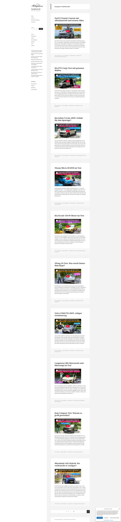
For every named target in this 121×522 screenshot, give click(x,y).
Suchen (32, 27)
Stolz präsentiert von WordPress (69, 519)
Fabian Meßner (65, 105)
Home (32, 16)
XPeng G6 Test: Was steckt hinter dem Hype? (70, 264)
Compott (32, 85)
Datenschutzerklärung (107, 520)
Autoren (32, 18)
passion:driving (34, 89)
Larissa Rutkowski (66, 55)
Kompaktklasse (80, 250)
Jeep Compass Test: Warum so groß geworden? (68, 414)
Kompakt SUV (80, 155)
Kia (77, 155)
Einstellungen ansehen (114, 517)
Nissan (83, 203)
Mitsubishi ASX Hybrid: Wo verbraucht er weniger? (67, 464)
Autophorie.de (35, 9)
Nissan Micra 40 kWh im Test (36, 59)
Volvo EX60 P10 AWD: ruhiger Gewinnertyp (68, 314)
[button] (119, 508)
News (32, 43)
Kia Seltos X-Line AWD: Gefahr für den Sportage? (69, 119)
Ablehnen (106, 517)
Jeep (75, 451)
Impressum (111, 520)
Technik (32, 45)
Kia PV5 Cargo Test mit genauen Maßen (69, 69)
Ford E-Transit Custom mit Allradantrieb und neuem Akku (69, 19)
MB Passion (33, 87)
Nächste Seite (88, 511)
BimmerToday (33, 83)
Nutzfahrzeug (57, 56)
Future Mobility (34, 39)
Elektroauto (79, 55)
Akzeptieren (99, 517)
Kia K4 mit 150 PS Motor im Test (37, 61)
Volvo (60, 351)
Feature (32, 38)
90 (74, 511)
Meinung (32, 41)
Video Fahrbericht (63, 56)
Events (32, 34)
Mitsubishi (76, 503)
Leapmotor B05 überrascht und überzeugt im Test (69, 364)
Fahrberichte (33, 36)
